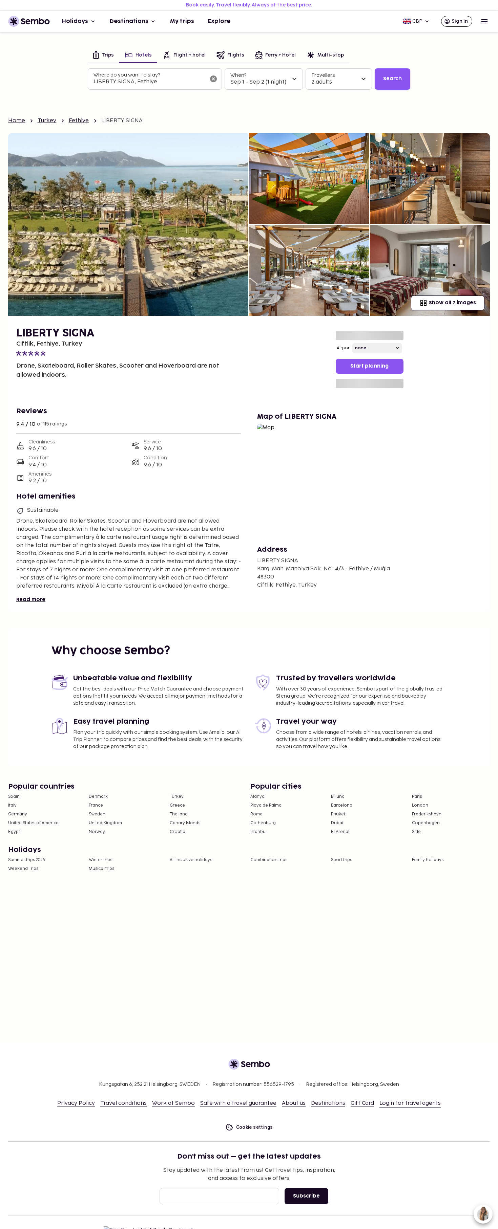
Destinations (129, 21)
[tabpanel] (249, 79)
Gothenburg (263, 823)
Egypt (14, 831)
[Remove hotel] (213, 79)
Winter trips (100, 859)
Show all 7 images (452, 303)
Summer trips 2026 (26, 859)
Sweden (97, 814)
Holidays (75, 21)
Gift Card (362, 1103)
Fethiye (79, 120)
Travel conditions (123, 1103)
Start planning (369, 366)
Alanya (257, 796)
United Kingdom (105, 823)
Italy (12, 805)
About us (294, 1103)
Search (392, 78)
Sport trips (341, 859)
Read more (30, 599)
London (420, 805)
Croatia (177, 831)
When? (238, 75)
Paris (417, 796)
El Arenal (340, 831)
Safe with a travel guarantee (238, 1103)
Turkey (47, 120)
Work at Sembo (173, 1103)
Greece (177, 805)
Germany (17, 814)
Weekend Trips (23, 868)
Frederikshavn (426, 814)
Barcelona (341, 805)
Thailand (179, 814)
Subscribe (306, 1196)
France (96, 805)
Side (416, 831)
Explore (219, 21)
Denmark (98, 796)
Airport (344, 348)
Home (16, 120)
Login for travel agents (410, 1103)
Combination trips (268, 859)
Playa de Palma (266, 805)
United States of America (33, 823)
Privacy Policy (76, 1103)
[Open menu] (484, 21)
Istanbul (258, 831)
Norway (97, 831)
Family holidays (427, 859)
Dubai (337, 823)
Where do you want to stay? (127, 75)
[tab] (103, 55)
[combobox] (149, 82)
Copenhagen (426, 823)
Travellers (323, 75)
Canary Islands (185, 823)
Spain (14, 796)
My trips (182, 21)
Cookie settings (254, 1127)
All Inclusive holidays (191, 859)
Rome (256, 814)
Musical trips (101, 868)
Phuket (338, 814)
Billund (338, 796)
